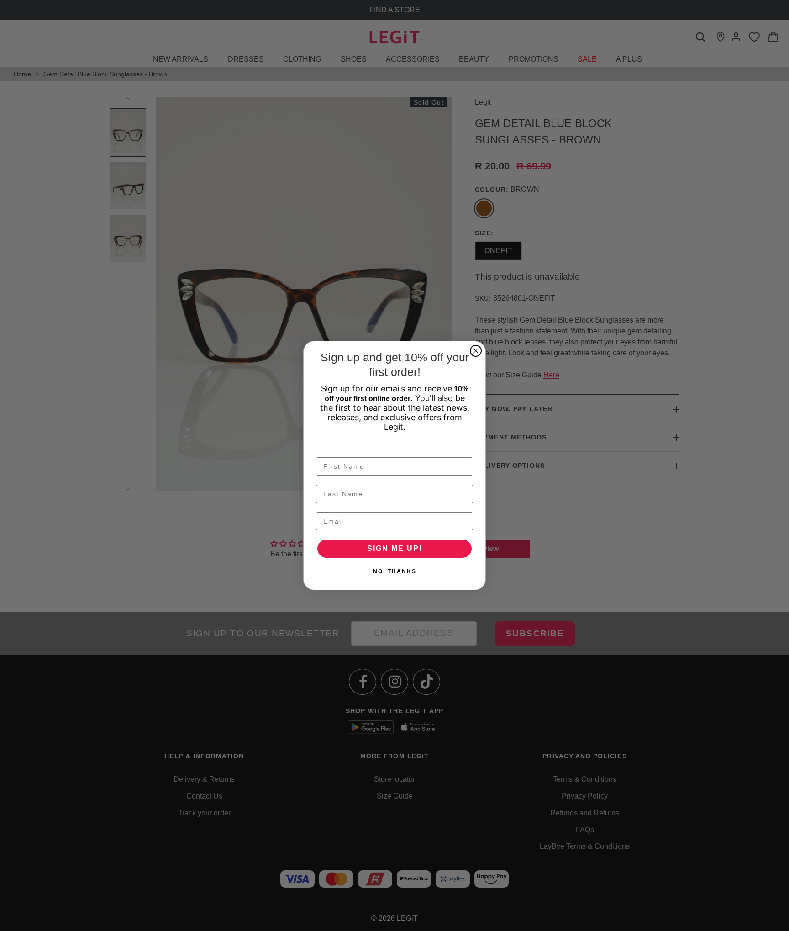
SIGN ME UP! (394, 548)
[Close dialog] (475, 350)
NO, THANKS (394, 571)
